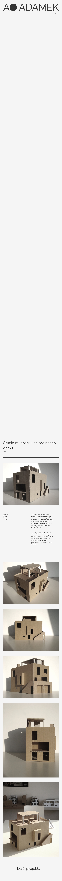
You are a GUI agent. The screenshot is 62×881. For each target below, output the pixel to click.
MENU (57, 13)
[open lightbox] (31, 484)
